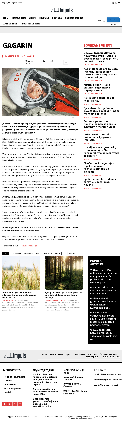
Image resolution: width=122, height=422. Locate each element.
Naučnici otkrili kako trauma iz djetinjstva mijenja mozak (97, 87)
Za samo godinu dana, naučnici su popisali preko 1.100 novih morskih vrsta (100, 123)
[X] (116, 3)
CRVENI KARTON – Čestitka (73, 385)
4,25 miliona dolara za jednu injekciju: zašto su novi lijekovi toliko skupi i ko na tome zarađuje (101, 73)
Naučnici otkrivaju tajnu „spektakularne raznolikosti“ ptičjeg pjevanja (99, 167)
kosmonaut (28, 254)
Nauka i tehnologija (19, 56)
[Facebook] (110, 3)
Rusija (57, 254)
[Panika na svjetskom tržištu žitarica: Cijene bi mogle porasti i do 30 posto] (21, 273)
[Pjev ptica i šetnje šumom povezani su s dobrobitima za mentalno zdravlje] (64, 273)
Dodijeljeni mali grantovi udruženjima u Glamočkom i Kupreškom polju (103, 303)
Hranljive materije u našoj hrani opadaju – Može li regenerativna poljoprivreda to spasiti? (101, 151)
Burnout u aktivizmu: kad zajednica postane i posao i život (103, 290)
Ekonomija (8, 300)
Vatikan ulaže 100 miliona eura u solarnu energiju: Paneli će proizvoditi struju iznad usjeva (103, 276)
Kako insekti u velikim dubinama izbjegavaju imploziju (97, 137)
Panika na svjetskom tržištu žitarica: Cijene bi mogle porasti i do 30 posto (20, 295)
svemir (72, 254)
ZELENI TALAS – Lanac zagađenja (75, 392)
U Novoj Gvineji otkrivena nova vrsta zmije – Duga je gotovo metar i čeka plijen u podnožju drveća (101, 57)
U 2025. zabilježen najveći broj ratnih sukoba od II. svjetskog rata (103, 334)
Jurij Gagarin (15, 254)
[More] (65, 62)
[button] (102, 21)
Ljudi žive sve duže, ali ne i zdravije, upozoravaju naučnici (100, 181)
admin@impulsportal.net (106, 385)
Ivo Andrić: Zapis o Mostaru (73, 378)
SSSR (65, 254)
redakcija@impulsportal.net (107, 374)
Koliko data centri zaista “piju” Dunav (99, 99)
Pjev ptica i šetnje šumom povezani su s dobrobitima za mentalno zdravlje (102, 110)
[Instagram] (113, 3)
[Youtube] (119, 3)
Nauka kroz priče (29, 245)
